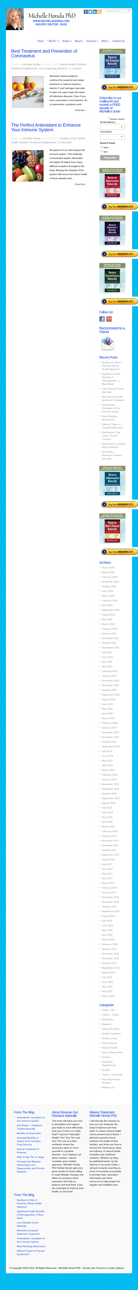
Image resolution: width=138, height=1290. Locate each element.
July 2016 (107, 920)
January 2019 (109, 779)
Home (40, 41)
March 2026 (108, 567)
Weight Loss (108, 1087)
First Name (111, 131)
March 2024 (108, 595)
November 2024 (110, 581)
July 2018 (107, 807)
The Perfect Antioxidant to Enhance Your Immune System (46, 127)
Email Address (111, 122)
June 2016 (107, 925)
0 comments (65, 142)
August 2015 (108, 972)
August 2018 (108, 803)
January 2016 (109, 949)
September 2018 (111, 798)
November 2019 (110, 737)
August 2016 (108, 916)
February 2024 (110, 600)
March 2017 (108, 883)
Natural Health (68, 64)
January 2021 (109, 676)
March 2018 (108, 826)
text (106, 151)
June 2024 (107, 591)
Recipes (106, 1070)
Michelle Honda (31, 64)
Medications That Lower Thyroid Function (111, 435)
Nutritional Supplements (24, 68)
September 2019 (111, 746)
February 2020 (110, 723)
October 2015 (109, 963)
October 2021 (109, 643)
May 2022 (107, 619)
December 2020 (110, 680)
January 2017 (109, 892)
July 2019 (107, 751)
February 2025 (110, 577)
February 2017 (110, 887)
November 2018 (110, 789)
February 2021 (110, 671)
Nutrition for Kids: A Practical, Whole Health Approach (112, 365)
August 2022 (108, 614)
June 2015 (107, 982)
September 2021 (111, 647)
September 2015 (111, 967)
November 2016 (110, 902)
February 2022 (110, 628)
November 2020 (110, 685)
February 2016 (110, 944)
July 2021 (107, 652)
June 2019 (107, 756)
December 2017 (110, 840)
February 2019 (110, 774)
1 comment (75, 68)
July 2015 (107, 977)
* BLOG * (53, 41)
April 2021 (107, 666)
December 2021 (110, 638)
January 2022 (109, 633)
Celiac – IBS (108, 1010)
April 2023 (107, 605)
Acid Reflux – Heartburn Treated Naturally (112, 455)
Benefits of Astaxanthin (29, 1133)
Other (105, 41)
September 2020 (111, 694)
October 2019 (109, 741)
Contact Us (118, 41)
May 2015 (107, 986)
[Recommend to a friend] (107, 350)
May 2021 (107, 661)
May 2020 (107, 708)
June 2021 (107, 657)
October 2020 (109, 690)
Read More (80, 110)
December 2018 (110, 784)
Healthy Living (68, 138)
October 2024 (109, 586)
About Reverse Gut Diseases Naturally (65, 1113)
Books (67, 41)
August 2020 (108, 699)
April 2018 (107, 821)
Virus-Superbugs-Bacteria (53, 68)
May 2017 (107, 873)
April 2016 (107, 934)
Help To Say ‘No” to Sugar (30, 1157)
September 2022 (111, 610)
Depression (108, 1019)
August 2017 (108, 859)
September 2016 (111, 911)
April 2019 (107, 765)
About (79, 41)
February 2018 (110, 831)
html (106, 147)
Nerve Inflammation (112, 1052)
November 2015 (110, 958)
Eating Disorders (110, 1028)
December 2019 (110, 732)
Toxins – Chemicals (112, 1074)
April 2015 (107, 991)
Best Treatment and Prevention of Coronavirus (44, 53)
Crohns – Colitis (110, 1014)
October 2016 (109, 906)
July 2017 (107, 864)
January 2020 (109, 727)
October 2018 (109, 793)
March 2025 (108, 572)
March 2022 (108, 624)
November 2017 (110, 845)
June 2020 (107, 704)
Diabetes (106, 1024)
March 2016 (108, 939)
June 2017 (107, 869)
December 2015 (110, 953)
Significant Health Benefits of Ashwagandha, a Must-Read (31, 1214)
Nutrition (81, 64)
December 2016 (110, 897)
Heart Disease (109, 1043)
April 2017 (107, 878)
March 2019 (108, 770)
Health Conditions (111, 1033)
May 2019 (107, 760)
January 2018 (109, 836)
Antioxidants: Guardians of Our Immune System (111, 408)
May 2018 (107, 817)
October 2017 (109, 850)
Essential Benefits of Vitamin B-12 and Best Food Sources (29, 1141)
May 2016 (107, 930)
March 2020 (108, 718)
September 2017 (111, 854)
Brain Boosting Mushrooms (31, 1246)
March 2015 (108, 996)
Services (92, 41)
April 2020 (107, 713)
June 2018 (107, 812)
